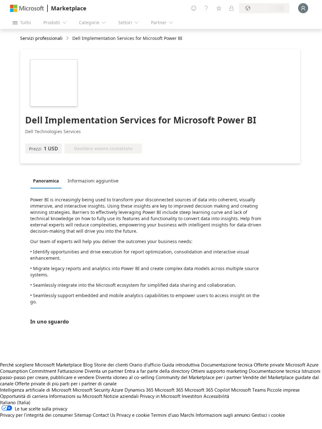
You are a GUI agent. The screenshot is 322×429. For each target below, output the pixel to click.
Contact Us (104, 415)
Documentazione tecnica (227, 364)
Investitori (192, 396)
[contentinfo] (68, 38)
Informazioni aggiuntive (93, 181)
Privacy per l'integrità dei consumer (36, 415)
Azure (117, 390)
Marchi (187, 415)
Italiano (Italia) (15, 402)
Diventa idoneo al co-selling (125, 377)
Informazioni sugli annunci (223, 415)
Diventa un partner (104, 371)
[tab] (47, 180)
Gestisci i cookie (268, 415)
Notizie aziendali (121, 396)
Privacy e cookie (133, 415)
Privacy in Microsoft (160, 396)
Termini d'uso (165, 415)
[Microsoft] (27, 8)
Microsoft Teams (248, 390)
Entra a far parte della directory (157, 371)
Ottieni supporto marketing (219, 371)
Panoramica (46, 181)
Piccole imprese (283, 390)
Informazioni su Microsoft (75, 396)
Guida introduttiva (181, 364)
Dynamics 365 (139, 390)
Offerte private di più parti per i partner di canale (66, 383)
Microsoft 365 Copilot (207, 390)
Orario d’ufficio (145, 364)
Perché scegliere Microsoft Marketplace (41, 364)
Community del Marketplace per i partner (199, 377)
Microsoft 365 (169, 390)
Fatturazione (70, 371)
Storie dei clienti (111, 364)
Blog (88, 364)
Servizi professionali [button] (41, 38)
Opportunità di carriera (24, 396)
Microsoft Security (91, 390)
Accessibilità (216, 396)
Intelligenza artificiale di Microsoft (35, 390)
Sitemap (83, 415)
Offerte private (269, 364)
